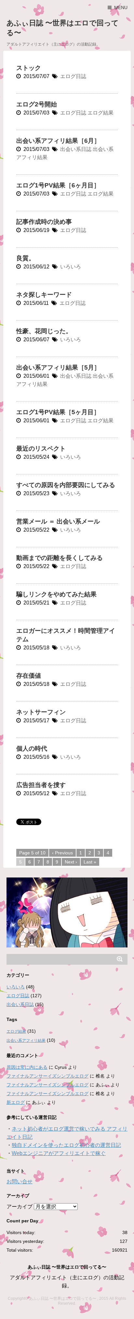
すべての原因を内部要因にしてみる (65, 485)
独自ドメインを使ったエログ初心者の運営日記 (66, 1145)
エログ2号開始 (36, 104)
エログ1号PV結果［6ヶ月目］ (58, 185)
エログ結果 (100, 113)
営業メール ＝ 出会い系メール (58, 521)
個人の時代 (31, 748)
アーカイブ (20, 1206)
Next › (71, 861)
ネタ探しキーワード (44, 294)
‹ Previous (62, 852)
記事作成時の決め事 (44, 221)
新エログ (16, 1102)
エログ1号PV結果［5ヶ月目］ (58, 412)
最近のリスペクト (41, 448)
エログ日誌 (73, 76)
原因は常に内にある (27, 1067)
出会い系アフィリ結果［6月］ (58, 140)
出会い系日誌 (75, 149)
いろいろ (70, 266)
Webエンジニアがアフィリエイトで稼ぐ (59, 1153)
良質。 (25, 258)
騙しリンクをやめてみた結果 (56, 594)
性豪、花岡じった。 (44, 331)
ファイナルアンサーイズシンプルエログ (47, 1076)
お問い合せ (20, 1181)
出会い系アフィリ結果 (26, 1040)
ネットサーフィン (41, 712)
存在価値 (28, 675)
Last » (90, 861)
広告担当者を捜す (41, 785)
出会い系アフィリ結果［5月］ (58, 367)
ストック (28, 67)
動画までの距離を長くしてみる (59, 557)
